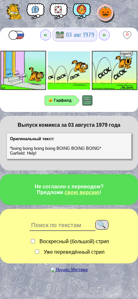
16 (127, 34)
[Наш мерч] (81, 13)
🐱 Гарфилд (60, 100)
